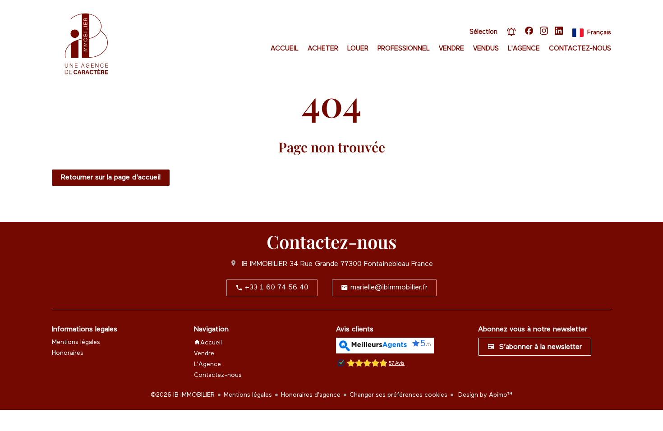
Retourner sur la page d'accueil (111, 177)
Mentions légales (248, 395)
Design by (484, 395)
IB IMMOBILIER (264, 264)
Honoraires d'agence (311, 395)
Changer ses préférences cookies (398, 395)
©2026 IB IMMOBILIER (183, 395)
